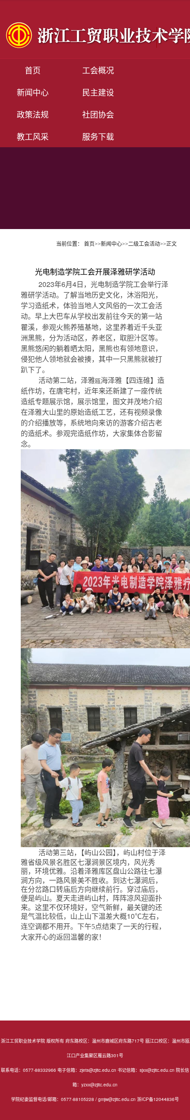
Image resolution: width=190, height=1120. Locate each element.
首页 (33, 70)
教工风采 (33, 136)
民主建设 (98, 92)
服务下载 (98, 136)
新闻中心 (33, 92)
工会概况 (98, 70)
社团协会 (98, 114)
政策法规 (33, 114)
